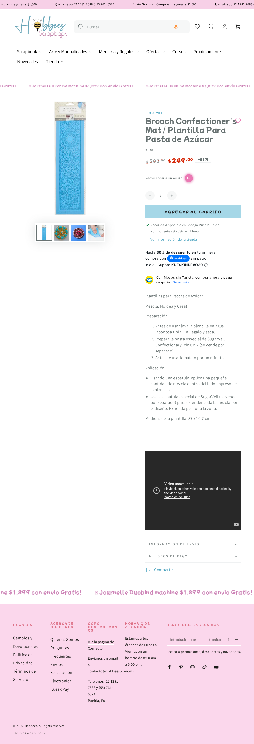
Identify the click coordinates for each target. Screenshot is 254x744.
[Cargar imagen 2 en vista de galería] (61, 233)
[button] (176, 27)
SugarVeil (154, 112)
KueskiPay (59, 689)
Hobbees (31, 726)
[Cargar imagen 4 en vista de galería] (96, 233)
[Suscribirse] (238, 639)
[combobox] (136, 27)
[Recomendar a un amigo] (189, 178)
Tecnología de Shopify (29, 733)
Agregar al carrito (193, 211)
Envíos (56, 664)
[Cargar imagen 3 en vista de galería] (78, 233)
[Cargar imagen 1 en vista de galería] (44, 233)
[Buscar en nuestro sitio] (80, 26)
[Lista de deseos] (197, 26)
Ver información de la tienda (173, 239)
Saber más (181, 282)
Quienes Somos (64, 639)
